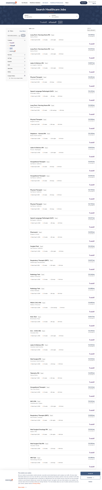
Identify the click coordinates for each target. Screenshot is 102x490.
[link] (11, 2)
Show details (21, 487)
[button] (37, 16)
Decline (90, 481)
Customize (89, 477)
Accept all (90, 473)
